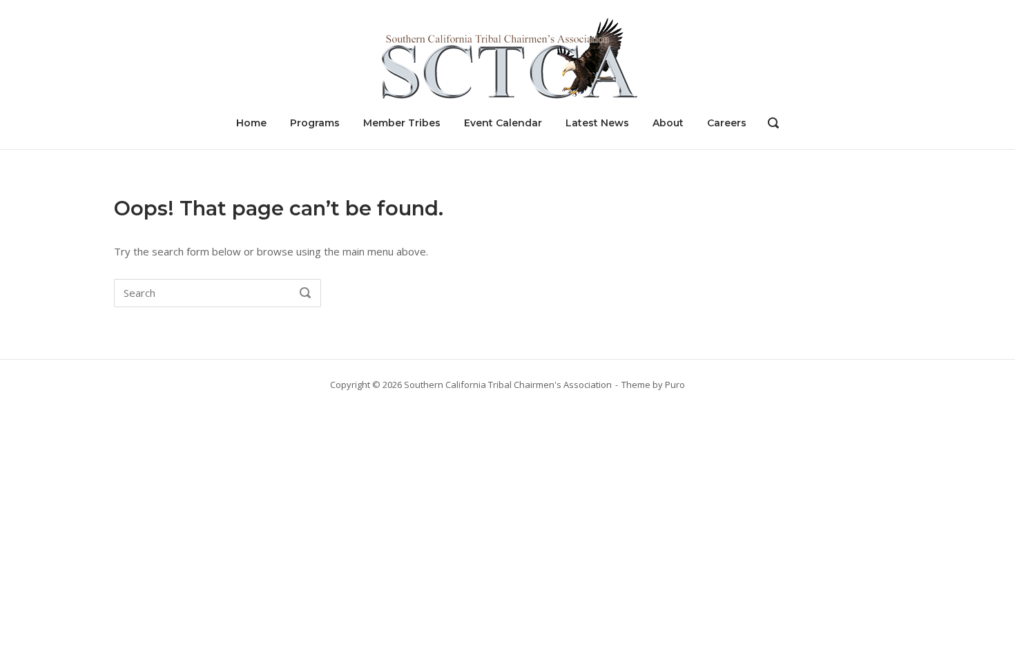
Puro (675, 384)
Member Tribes (402, 123)
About (668, 123)
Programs (315, 123)
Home (251, 123)
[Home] (507, 57)
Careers (726, 123)
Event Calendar (503, 123)
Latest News (597, 123)
